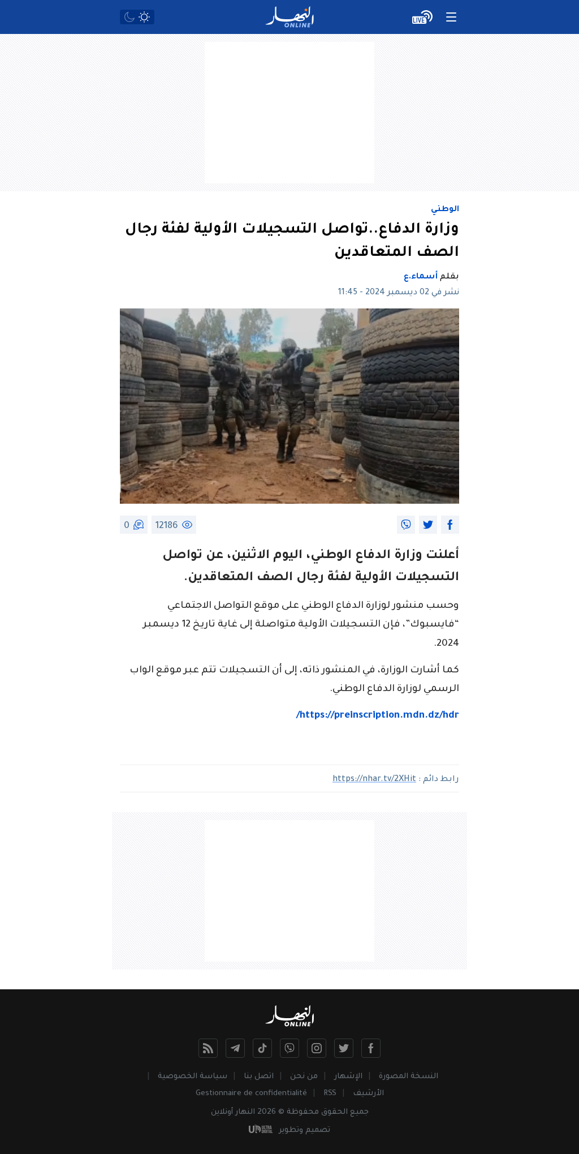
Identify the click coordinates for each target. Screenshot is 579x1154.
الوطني (445, 210)
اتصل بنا (259, 1077)
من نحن (304, 1077)
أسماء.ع (421, 277)
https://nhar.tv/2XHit (374, 779)
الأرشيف (368, 1093)
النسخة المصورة (408, 1077)
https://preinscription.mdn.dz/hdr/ (377, 716)
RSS (329, 1093)
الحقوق (334, 1112)
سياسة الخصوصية (192, 1077)
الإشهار (348, 1077)
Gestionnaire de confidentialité (251, 1093)
